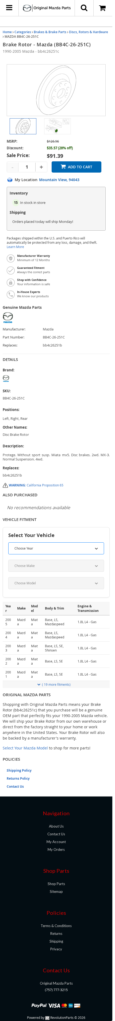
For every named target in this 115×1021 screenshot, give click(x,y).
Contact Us (15, 786)
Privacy (56, 949)
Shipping (56, 941)
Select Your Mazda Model (25, 747)
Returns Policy (18, 778)
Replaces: (10, 345)
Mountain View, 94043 (59, 180)
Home (7, 32)
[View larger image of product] (23, 126)
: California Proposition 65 (36, 485)
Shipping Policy (19, 770)
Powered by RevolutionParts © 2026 (56, 1017)
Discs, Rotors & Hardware (88, 32)
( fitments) (56, 684)
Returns (56, 933)
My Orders (56, 849)
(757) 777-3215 (56, 989)
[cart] (103, 8)
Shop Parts (56, 884)
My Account (56, 842)
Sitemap (56, 891)
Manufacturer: (14, 329)
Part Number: (13, 337)
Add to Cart (80, 166)
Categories (22, 32)
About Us (56, 826)
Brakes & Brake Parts (50, 32)
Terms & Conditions (56, 926)
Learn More (15, 247)
